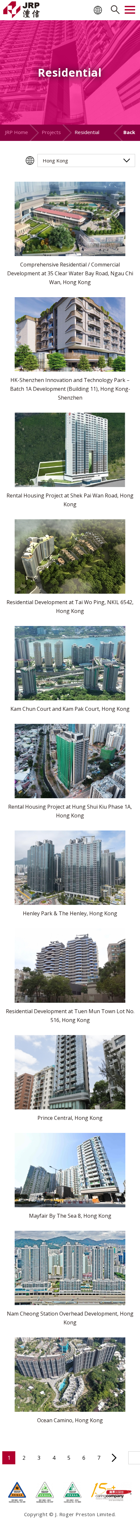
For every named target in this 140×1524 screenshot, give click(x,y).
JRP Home (16, 132)
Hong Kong (55, 160)
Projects (51, 132)
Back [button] (129, 132)
